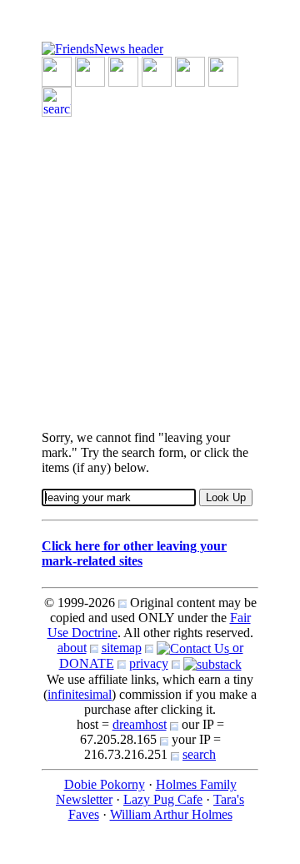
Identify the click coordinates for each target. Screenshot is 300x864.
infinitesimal (80, 694)
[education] (157, 70)
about (72, 647)
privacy (148, 663)
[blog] (90, 70)
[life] (223, 70)
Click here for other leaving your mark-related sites (134, 553)
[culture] (123, 70)
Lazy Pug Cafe (162, 799)
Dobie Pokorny (104, 784)
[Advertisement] (150, 267)
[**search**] (57, 100)
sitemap (122, 647)
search (199, 754)
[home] (102, 48)
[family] (190, 70)
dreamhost (139, 724)
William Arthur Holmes (171, 814)
